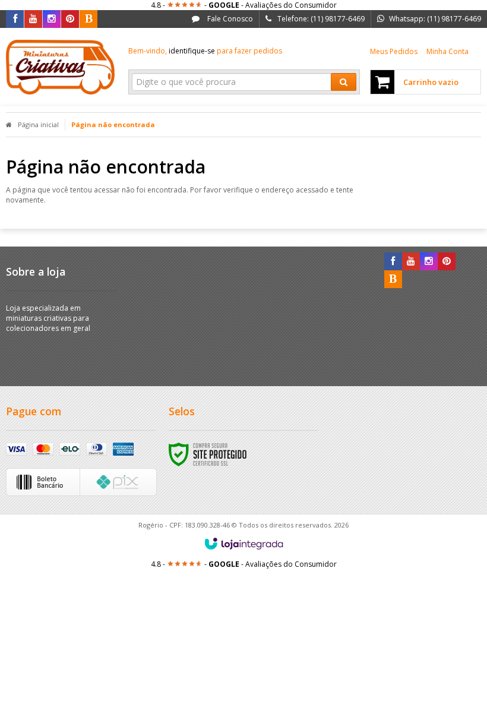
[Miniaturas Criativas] (60, 67)
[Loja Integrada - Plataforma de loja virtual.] (244, 543)
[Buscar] (343, 82)
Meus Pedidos (394, 51)
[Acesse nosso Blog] (88, 19)
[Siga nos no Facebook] (15, 19)
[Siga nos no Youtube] (33, 19)
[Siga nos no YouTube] (411, 262)
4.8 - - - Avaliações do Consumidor (244, 5)
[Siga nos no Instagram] (52, 19)
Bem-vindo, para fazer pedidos (205, 51)
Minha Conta (447, 51)
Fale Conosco (229, 19)
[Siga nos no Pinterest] (70, 19)
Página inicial (38, 124)
